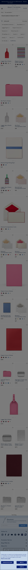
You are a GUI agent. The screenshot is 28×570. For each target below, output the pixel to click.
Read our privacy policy (5, 558)
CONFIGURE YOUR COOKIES (7, 562)
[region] (14, 560)
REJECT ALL (22, 562)
